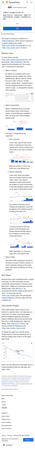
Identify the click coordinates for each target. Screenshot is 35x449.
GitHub (4, 401)
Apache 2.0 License (7, 382)
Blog (3, 398)
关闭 (17, 24)
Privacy (9, 435)
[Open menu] (3, 2)
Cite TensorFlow (6, 428)
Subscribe (28, 440)
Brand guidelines (7, 425)
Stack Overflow (6, 422)
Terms (4, 435)
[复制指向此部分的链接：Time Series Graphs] (21, 306)
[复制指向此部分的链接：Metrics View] (15, 53)
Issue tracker (5, 416)
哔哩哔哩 (4, 408)
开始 (17, 28)
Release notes (6, 419)
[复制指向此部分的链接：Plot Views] (13, 275)
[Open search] (27, 2)
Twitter (4, 405)
